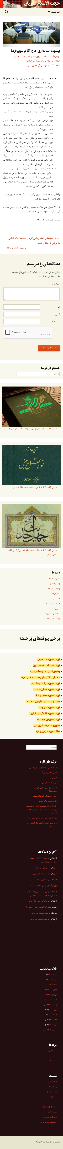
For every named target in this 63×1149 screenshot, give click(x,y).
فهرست (55, 11)
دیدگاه (56, 284)
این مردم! (53, 778)
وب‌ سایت (55, 321)
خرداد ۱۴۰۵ (52, 985)
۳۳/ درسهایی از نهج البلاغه (41, 868)
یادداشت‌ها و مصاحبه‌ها (52, 619)
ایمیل (57, 314)
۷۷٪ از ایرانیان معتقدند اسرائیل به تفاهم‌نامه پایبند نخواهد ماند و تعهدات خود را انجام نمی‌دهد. (41, 809)
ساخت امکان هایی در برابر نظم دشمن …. (42, 818)
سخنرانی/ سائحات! (41, 880)
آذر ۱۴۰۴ (53, 1015)
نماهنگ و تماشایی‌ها (53, 614)
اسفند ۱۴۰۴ (52, 1000)
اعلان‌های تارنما (54, 578)
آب (15, 56)
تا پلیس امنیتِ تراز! (14, 248)
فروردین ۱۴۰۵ (51, 995)
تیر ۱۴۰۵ (53, 980)
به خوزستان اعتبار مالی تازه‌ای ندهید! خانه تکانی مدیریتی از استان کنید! (34, 241)
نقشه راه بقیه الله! (35, 886)
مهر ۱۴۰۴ (53, 1025)
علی (55, 867)
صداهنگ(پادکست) (50, 1051)
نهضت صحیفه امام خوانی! (39, 913)
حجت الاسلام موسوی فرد (48, 65)
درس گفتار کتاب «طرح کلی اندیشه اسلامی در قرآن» (33, 428)
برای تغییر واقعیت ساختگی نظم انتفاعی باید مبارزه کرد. (42, 825)
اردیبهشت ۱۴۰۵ (51, 990)
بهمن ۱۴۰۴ (52, 1005)
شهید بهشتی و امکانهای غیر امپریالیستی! (43, 768)
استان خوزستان (53, 61)
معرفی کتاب (55, 609)
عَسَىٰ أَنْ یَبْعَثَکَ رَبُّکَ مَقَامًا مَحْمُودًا (44, 796)
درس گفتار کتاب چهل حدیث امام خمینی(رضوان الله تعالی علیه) (33, 552)
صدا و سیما (56, 599)
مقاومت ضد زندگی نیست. (48, 801)
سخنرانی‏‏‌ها (56, 594)
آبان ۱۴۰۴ (53, 1020)
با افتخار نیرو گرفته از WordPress (47, 1142)
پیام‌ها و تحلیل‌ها (30, 56)
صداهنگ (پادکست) (53, 604)
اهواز (27, 61)
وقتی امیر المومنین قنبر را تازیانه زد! (38, 907)
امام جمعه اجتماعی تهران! (42, 874)
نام (59, 307)
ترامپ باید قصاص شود (49, 783)
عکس (55, 1056)
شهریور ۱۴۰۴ (52, 1030)
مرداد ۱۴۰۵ (52, 975)
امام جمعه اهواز (37, 61)
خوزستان (31, 65)
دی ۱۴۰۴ (53, 1010)
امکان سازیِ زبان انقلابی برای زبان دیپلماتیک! (45, 789)
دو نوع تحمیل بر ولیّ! (49, 773)
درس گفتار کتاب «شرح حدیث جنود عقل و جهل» (34, 487)
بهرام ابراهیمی (50, 885)
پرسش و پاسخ (55, 583)
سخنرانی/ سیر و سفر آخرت (38, 901)
